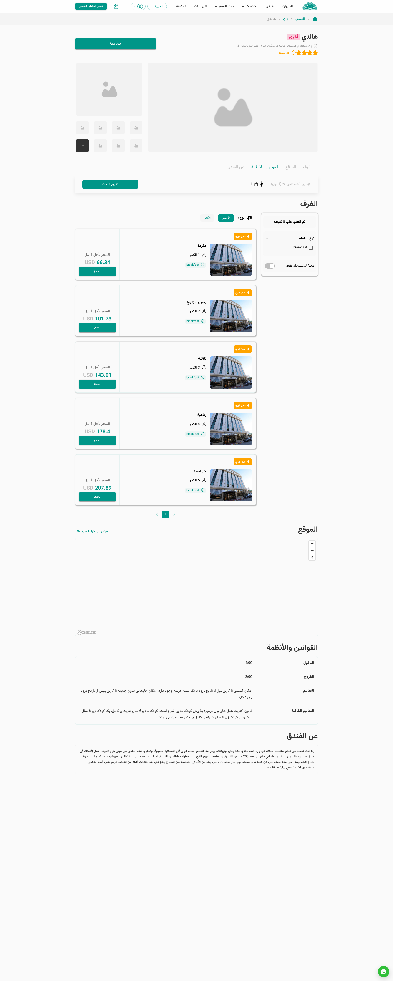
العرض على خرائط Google (93, 531)
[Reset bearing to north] (312, 557)
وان (285, 19)
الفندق (300, 19)
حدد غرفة (115, 43)
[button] (289, 238)
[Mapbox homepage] (87, 632)
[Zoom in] (312, 544)
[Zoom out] (312, 550)
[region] (196, 587)
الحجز (97, 271)
